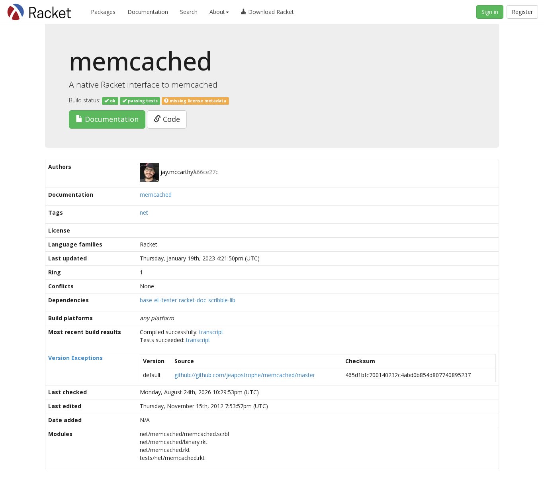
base (146, 300)
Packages (103, 12)
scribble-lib (221, 300)
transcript (211, 332)
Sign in (489, 12)
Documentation (147, 12)
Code (170, 119)
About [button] (217, 12)
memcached (156, 194)
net (144, 212)
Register (522, 12)
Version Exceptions (75, 358)
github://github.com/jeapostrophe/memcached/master (244, 375)
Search (189, 12)
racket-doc (192, 300)
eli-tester (165, 300)
